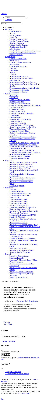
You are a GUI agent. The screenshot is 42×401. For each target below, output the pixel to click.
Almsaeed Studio (24, 393)
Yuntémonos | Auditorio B (18, 201)
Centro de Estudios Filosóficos (19, 100)
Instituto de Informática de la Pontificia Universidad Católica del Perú (22, 208)
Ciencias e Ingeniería (16, 43)
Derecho (12, 33)
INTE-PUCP (13, 96)
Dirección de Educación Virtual (20, 168)
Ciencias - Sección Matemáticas (20, 63)
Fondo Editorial (14, 80)
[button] (4, 14)
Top (2, 399)
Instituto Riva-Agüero (16, 102)
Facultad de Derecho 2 (17, 221)
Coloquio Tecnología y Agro (19, 205)
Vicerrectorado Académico (18, 213)
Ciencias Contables (16, 55)
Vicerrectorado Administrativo (19, 195)
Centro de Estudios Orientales (19, 156)
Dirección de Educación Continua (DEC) (23, 225)
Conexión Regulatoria (16, 186)
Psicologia (12, 74)
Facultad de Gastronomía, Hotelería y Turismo (25, 51)
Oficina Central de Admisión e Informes (23, 162)
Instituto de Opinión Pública (19, 131)
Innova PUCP (14, 197)
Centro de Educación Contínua (19, 104)
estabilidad (11, 341)
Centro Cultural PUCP (17, 111)
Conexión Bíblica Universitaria (20, 119)
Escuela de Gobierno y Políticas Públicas (23, 260)
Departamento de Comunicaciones (21, 78)
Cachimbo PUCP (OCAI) (18, 248)
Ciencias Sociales (15, 31)
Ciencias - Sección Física (17, 59)
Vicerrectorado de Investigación (20, 193)
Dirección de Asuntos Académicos (21, 180)
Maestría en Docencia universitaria (21, 272)
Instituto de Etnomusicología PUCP (21, 150)
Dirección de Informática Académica (21, 166)
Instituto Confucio (15, 121)
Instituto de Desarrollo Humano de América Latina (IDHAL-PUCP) (24, 147)
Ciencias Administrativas (17, 66)
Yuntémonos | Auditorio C (18, 203)
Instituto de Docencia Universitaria (21, 125)
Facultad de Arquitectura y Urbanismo (22, 238)
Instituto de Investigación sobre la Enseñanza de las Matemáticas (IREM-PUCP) (24, 153)
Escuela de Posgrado (16, 258)
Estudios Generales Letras (18, 39)
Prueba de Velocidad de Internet (17, 374)
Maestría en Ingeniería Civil (18, 277)
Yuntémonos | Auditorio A (18, 199)
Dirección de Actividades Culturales (21, 250)
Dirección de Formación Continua (21, 182)
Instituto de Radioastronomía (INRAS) (22, 215)
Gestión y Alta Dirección (17, 47)
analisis (4, 341)
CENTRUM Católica (16, 109)
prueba (11, 184)
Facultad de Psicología (17, 217)
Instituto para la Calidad (17, 123)
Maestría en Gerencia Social (19, 256)
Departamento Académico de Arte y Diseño (24, 88)
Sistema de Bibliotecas (17, 191)
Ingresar (8, 20)
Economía (12, 68)
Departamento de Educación (19, 90)
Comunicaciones (15, 35)
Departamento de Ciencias (18, 92)
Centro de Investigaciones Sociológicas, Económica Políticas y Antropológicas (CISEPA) (23, 139)
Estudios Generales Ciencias (19, 41)
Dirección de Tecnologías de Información (23, 211)
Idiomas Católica (15, 117)
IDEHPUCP (13, 98)
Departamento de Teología (18, 223)
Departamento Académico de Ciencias (22, 82)
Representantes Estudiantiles (19, 158)
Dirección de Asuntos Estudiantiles (21, 164)
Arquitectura (13, 70)
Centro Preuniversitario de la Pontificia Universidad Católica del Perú (22, 128)
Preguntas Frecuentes (13, 372)
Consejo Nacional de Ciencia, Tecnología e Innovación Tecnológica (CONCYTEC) (24, 144)
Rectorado (12, 190)
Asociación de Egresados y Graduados (22, 219)
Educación (13, 37)
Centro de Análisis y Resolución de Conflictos (25, 105)
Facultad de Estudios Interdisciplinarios (22, 53)
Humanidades (14, 61)
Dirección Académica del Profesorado (22, 178)
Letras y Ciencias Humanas (18, 45)
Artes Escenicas (14, 49)
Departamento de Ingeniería (18, 76)
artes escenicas (14, 64)
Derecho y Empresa (16, 262)
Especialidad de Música (17, 107)
